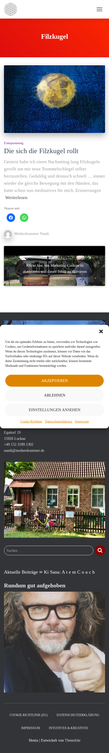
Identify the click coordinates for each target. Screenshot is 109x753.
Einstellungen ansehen (54, 410)
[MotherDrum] (12, 9)
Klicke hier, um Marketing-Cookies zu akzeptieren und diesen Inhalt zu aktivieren (55, 269)
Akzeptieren (54, 380)
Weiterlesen (16, 197)
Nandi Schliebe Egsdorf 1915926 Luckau (15, 432)
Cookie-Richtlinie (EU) (29, 715)
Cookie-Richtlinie (31, 421)
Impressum (82, 421)
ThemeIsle (72, 740)
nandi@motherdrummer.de (24, 451)
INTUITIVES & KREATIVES (68, 728)
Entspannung (14, 143)
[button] (101, 331)
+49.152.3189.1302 (18, 444)
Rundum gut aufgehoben (34, 585)
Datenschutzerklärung (58, 421)
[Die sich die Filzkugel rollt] (54, 99)
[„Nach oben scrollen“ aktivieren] (98, 742)
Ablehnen (54, 395)
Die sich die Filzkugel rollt (41, 151)
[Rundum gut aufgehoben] (54, 642)
